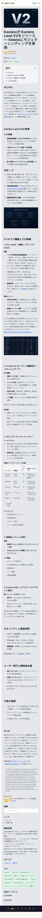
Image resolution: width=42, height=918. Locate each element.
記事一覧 (9, 823)
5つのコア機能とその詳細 (16, 78)
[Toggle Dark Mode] (39, 3)
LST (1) (32, 876)
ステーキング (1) (22, 886)
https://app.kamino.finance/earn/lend (17, 332)
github (25, 289)
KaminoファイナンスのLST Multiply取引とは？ (21, 849)
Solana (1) (8, 882)
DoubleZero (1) (24, 872)
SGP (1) (33, 879)
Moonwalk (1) (9, 879)
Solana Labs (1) (18, 882)
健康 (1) (32, 886)
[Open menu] (2, 3)
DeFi (10, 61)
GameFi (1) (8, 876)
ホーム (8, 820)
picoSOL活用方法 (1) (22, 879)
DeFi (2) (14, 872)
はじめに (10, 73)
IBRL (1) (16, 876)
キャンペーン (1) (10, 886)
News (14, 58)
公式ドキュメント (24, 114)
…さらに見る (12, 81)
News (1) (7, 863)
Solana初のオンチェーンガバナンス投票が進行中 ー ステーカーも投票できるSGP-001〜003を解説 (21, 834)
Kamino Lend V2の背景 (15, 75)
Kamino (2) (24, 876)
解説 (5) (15, 863)
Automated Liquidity (16, 189)
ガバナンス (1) (29, 882)
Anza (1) (7, 872)
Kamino (16, 61)
